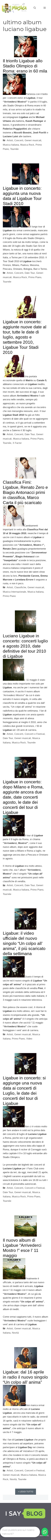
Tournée (14, 149)
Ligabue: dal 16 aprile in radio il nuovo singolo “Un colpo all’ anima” (25, 1377)
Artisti (10, 140)
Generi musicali (33, 140)
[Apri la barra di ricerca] (35, 7)
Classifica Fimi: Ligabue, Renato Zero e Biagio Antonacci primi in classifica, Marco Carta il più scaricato (25, 492)
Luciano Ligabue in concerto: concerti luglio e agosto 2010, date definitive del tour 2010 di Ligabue (25, 646)
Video (29, 1038)
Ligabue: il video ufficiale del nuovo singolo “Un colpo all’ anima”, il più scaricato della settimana (24, 943)
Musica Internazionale (14, 591)
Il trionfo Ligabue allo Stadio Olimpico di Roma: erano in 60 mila (25, 65)
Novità (15, 1332)
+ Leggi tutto (25, 1491)
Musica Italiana (11, 144)
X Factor (17, 443)
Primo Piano (34, 277)
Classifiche (20, 587)
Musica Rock (27, 144)
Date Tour (30, 273)
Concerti (18, 140)
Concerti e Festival (35, 734)
